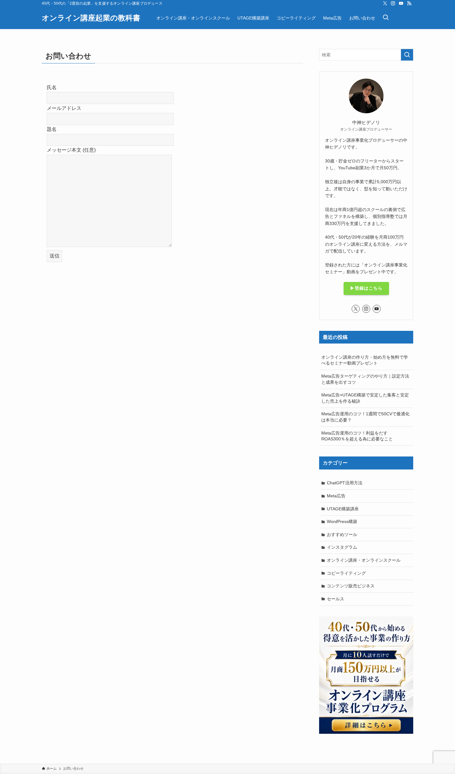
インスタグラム (342, 547)
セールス (335, 598)
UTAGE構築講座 (343, 508)
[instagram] (393, 3)
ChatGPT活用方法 (344, 482)
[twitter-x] (385, 3)
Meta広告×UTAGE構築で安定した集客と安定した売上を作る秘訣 (365, 398)
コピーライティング (346, 573)
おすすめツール (342, 534)
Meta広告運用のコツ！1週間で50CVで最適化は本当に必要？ (365, 416)
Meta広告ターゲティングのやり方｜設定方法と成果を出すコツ (365, 379)
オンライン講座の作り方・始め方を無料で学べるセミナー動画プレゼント (364, 360)
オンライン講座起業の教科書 (91, 18)
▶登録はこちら (366, 288)
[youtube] (401, 3)
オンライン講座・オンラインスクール (364, 560)
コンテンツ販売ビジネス (351, 585)
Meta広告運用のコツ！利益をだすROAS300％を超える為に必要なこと (357, 436)
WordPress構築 (342, 521)
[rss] (409, 3)
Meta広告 (336, 495)
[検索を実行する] (407, 55)
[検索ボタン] (385, 18)
